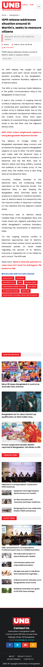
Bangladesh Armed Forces (14, 286)
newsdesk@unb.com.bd (21, 640)
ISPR (20, 282)
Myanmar (20, 278)
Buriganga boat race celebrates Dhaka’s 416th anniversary (27, 509)
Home (4, 15)
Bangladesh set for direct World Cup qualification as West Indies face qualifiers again (19, 417)
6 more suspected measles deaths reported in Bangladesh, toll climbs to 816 (21, 446)
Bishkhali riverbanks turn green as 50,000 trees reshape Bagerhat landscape (27, 590)
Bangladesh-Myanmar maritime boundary (20, 295)
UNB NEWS (10, 47)
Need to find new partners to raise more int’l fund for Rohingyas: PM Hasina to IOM (21, 265)
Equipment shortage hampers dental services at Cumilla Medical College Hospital (26, 492)
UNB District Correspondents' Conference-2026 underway (20, 485)
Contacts (29, 659)
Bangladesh (14, 15)
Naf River (32, 286)
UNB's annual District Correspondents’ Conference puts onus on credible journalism (21, 548)
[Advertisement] (21, 325)
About (12, 656)
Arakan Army (30, 282)
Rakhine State (9, 282)
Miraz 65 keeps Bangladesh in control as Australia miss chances (20, 385)
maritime (25, 291)
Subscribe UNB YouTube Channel (18, 274)
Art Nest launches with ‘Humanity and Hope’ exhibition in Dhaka (27, 500)
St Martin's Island (10, 291)
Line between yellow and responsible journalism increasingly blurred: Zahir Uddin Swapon (27, 563)
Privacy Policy (25, 656)
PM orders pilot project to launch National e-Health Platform (25, 555)
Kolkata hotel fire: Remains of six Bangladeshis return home (27, 581)
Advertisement (14, 659)
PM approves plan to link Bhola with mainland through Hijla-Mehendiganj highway (27, 572)
